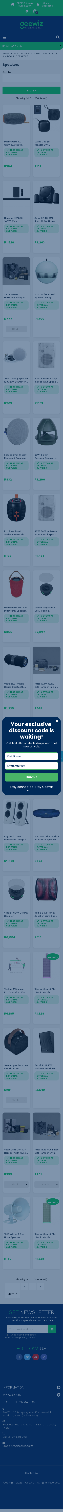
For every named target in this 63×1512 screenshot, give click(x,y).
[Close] (57, 721)
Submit (31, 777)
